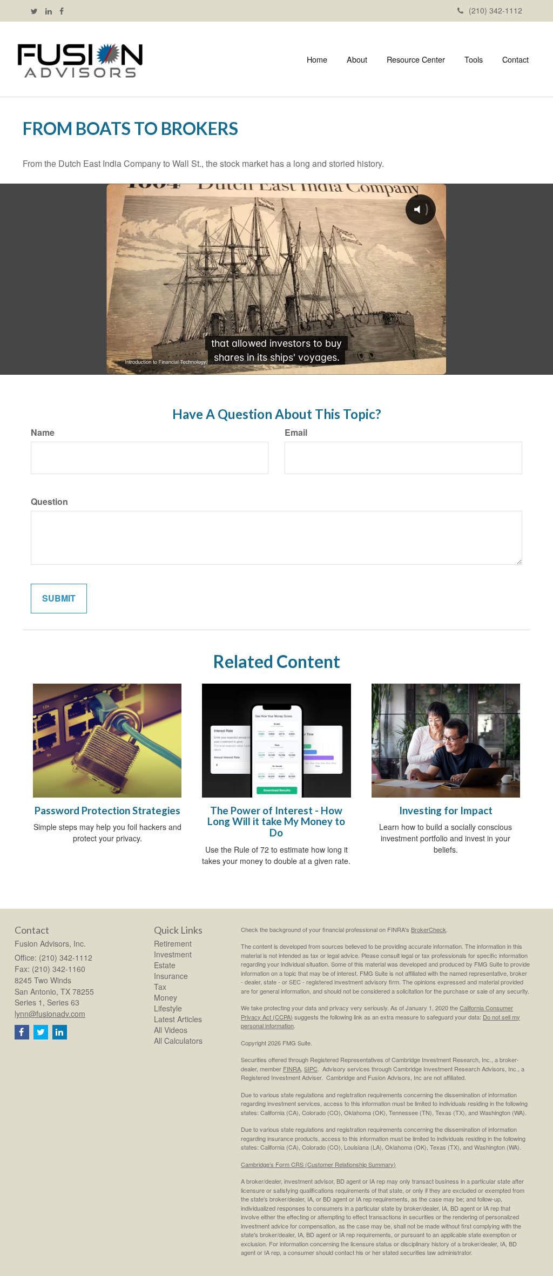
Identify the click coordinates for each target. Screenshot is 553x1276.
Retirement (173, 943)
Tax (160, 986)
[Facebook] (61, 10)
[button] (357, 59)
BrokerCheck (428, 929)
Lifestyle (168, 1008)
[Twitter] (34, 10)
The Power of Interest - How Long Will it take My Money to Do (276, 822)
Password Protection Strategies (107, 810)
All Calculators (178, 1040)
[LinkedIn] (48, 10)
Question (49, 502)
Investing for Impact (446, 810)
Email (296, 432)
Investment (173, 954)
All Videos (170, 1029)
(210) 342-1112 (495, 10)
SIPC (311, 1068)
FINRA (292, 1068)
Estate (165, 965)
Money (165, 997)
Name (43, 432)
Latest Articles (178, 1019)
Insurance (171, 975)
